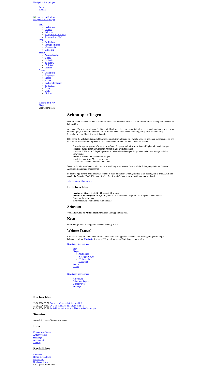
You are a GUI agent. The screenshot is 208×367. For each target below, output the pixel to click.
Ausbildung (50, 42)
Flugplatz (49, 60)
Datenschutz (38, 359)
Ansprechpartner (52, 55)
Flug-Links (49, 85)
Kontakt (42, 9)
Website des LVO (47, 103)
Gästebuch (49, 93)
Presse (47, 88)
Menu (52, 17)
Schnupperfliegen (52, 45)
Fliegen (42, 39)
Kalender (49, 32)
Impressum (38, 354)
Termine (48, 29)
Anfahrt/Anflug (40, 335)
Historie (48, 67)
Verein (42, 52)
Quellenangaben (40, 362)
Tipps (47, 90)
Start (41, 24)
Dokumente (50, 73)
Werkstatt (49, 65)
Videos (48, 78)
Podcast (48, 80)
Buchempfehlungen (53, 83)
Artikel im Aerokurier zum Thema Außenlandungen (73, 308)
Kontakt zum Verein (42, 332)
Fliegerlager (50, 75)
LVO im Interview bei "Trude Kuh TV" (67, 306)
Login (41, 7)
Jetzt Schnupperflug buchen (79, 181)
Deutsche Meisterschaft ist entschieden (67, 303)
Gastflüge (37, 337)
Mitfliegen (49, 50)
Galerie (42, 70)
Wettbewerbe (50, 47)
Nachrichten (50, 27)
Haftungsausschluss (42, 357)
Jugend (48, 57)
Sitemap (36, 342)
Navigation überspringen (44, 2)
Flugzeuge (49, 62)
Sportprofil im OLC (53, 37)
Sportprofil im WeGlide (55, 34)
